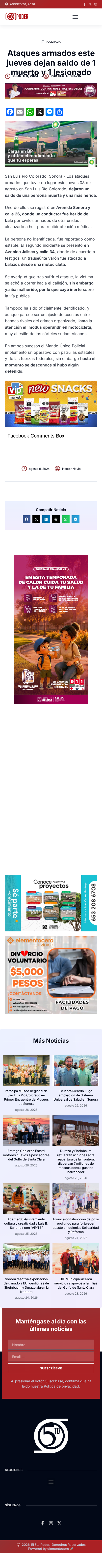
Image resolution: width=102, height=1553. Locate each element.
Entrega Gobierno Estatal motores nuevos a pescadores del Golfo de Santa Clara (26, 1155)
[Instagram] (95, 4)
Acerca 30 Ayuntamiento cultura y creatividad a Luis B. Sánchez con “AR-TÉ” (26, 1223)
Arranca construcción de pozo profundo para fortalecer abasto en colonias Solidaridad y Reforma (75, 1225)
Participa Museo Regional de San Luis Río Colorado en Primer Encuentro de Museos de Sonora (26, 1097)
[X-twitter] (90, 4)
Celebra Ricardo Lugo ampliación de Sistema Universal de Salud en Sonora (75, 1095)
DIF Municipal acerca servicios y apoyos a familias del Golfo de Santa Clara (75, 1283)
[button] (75, 16)
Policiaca (53, 41)
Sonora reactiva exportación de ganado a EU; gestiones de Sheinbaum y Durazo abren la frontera (26, 1285)
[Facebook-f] (84, 4)
